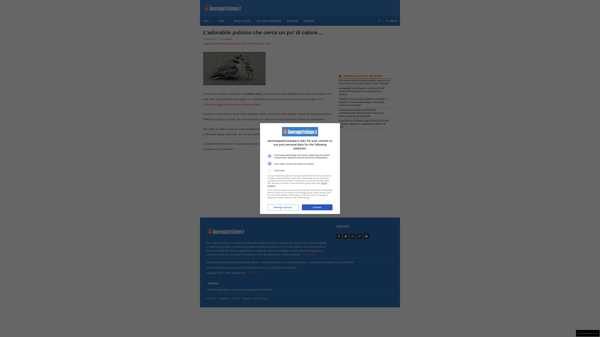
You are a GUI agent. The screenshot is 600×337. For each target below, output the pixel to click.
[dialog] (300, 168)
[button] (300, 170)
